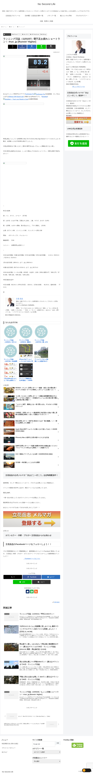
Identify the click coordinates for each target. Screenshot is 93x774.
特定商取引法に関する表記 (10, 743)
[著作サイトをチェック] (27, 591)
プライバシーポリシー (8, 748)
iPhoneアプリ (17, 34)
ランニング (8, 34)
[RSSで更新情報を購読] (36, 591)
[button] (51, 47)
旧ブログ (4, 752)
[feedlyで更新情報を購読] (32, 591)
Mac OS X (26, 34)
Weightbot (45, 96)
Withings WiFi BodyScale (16, 96)
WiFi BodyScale (35, 34)
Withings (44, 34)
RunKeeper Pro (29, 94)
